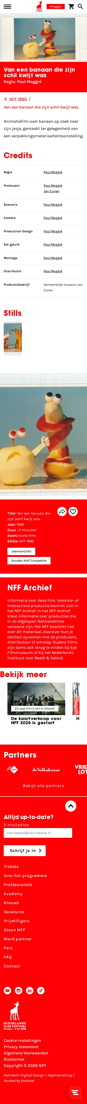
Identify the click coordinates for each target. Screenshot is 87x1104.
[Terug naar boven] (70, 806)
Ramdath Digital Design (24, 1075)
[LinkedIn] (29, 990)
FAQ (8, 957)
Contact (12, 966)
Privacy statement (21, 1046)
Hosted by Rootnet (19, 1080)
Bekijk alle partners (43, 785)
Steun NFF (15, 929)
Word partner (18, 938)
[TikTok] (41, 990)
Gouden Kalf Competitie (29, 561)
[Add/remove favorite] (73, 511)
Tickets (11, 866)
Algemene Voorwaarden (26, 1053)
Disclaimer (14, 1059)
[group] (36, 706)
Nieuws (11, 902)
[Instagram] (18, 990)
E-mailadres (16, 824)
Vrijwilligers (16, 920)
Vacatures (14, 911)
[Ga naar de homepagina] (39, 6)
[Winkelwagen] (71, 6)
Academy (13, 893)
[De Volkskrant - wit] (41, 769)
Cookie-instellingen (22, 1040)
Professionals (18, 884)
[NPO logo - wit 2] (7, 769)
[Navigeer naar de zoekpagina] (80, 6)
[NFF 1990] (5, 99)
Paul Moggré (53, 172)
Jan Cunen (52, 191)
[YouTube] (7, 990)
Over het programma (25, 875)
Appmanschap (60, 1075)
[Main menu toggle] (7, 7)
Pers (8, 947)
